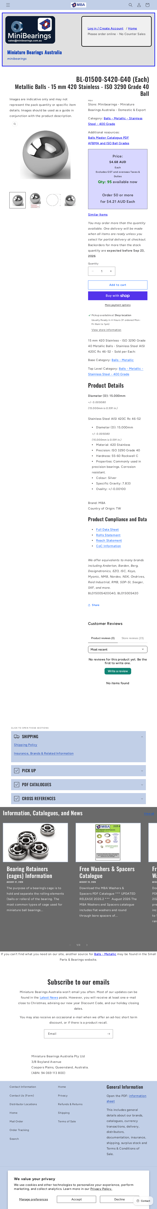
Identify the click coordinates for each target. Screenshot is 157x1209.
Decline (119, 1199)
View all (149, 813)
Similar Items (98, 214)
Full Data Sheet (107, 529)
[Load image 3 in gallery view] (53, 200)
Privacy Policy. (101, 1189)
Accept (76, 1199)
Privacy (63, 1095)
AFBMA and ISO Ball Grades (108, 143)
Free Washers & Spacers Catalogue (107, 872)
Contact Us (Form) (22, 1095)
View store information (106, 330)
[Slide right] (87, 945)
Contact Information (23, 1086)
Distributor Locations (23, 1104)
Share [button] (96, 605)
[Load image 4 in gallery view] (71, 200)
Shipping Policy (25, 745)
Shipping (64, 1112)
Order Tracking (19, 1130)
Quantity (93, 263)
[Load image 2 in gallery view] (35, 200)
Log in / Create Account (105, 28)
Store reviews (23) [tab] (133, 638)
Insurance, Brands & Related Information (44, 753)
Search (14, 1139)
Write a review (118, 671)
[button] (8, 5)
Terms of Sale (67, 1121)
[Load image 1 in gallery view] (17, 200)
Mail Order (16, 1121)
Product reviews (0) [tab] (103, 638)
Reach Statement (109, 540)
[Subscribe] (108, 1033)
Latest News (49, 997)
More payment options (118, 305)
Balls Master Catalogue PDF (108, 137)
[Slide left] (70, 945)
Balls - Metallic (123, 360)
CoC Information (108, 546)
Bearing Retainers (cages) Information (29, 872)
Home (132, 28)
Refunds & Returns (70, 1104)
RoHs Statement (108, 535)
